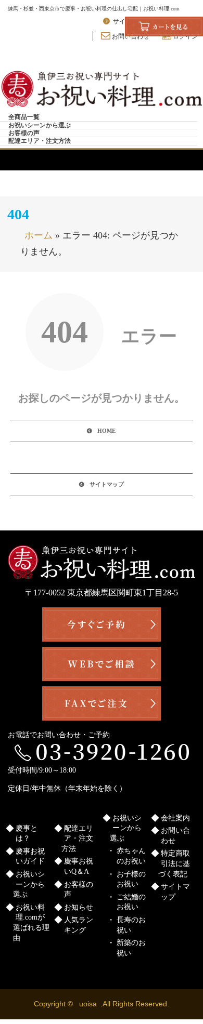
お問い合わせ (129, 36)
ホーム (38, 235)
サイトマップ (107, 484)
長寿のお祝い (131, 925)
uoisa (88, 1004)
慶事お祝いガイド (30, 856)
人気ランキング (78, 925)
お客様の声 (24, 133)
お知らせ (78, 907)
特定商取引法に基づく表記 (174, 863)
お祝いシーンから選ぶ (39, 125)
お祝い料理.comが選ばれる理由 (31, 922)
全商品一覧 (24, 117)
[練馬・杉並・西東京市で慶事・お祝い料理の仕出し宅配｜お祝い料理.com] (101, 89)
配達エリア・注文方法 (39, 140)
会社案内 (175, 818)
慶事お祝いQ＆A (78, 866)
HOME (106, 431)
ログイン (184, 36)
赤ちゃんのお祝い (131, 856)
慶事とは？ (26, 833)
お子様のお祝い (131, 879)
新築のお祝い (131, 948)
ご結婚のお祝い (131, 902)
